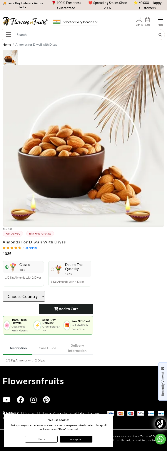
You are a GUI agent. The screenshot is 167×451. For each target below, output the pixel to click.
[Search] (160, 34)
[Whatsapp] (160, 439)
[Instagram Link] (33, 401)
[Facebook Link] (20, 401)
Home (7, 44)
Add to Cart (68, 308)
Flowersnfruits (33, 381)
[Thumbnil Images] (83, 57)
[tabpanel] (48, 360)
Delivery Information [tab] (77, 348)
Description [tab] (17, 348)
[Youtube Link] (6, 401)
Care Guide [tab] (47, 348)
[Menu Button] (8, 34)
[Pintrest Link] (46, 401)
